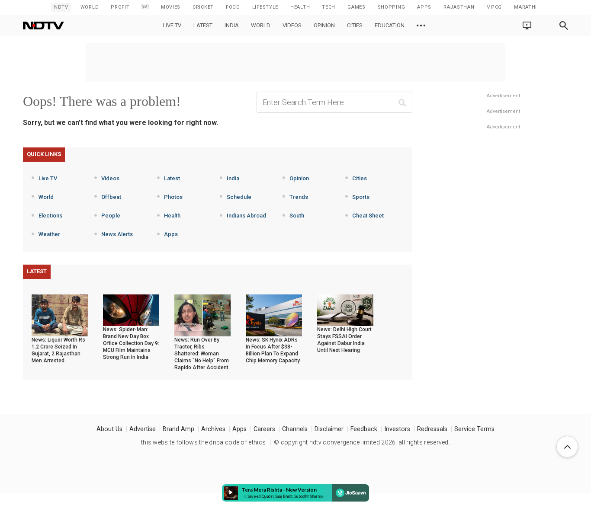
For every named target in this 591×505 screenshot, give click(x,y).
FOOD (233, 7)
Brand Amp (178, 429)
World (89, 7)
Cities (355, 25)
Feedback (363, 429)
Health (172, 215)
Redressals (432, 429)
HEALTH (300, 7)
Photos (173, 197)
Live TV (172, 25)
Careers (264, 429)
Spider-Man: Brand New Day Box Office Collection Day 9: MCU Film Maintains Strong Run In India (131, 343)
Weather (49, 234)
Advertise (142, 429)
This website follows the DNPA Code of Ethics (203, 442)
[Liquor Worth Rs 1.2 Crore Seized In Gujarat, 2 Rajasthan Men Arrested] (60, 315)
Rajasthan (458, 7)
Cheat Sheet (368, 215)
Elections (50, 215)
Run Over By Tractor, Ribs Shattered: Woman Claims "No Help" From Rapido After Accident (201, 354)
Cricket (203, 7)
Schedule (239, 197)
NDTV (61, 7)
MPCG (494, 7)
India (232, 25)
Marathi (525, 7)
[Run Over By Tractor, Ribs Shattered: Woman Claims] (202, 315)
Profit (120, 7)
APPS (424, 7)
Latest (202, 25)
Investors (397, 429)
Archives (213, 429)
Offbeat (111, 197)
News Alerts (117, 234)
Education (390, 25)
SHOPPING (391, 7)
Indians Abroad (246, 215)
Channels (295, 429)
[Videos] (421, 25)
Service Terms (474, 429)
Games (356, 7)
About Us (109, 429)
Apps (171, 234)
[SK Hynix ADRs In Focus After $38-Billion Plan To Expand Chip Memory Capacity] (274, 315)
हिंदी (144, 7)
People (110, 215)
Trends (298, 197)
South (296, 215)
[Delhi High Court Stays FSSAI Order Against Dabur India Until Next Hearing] (345, 310)
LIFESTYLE (265, 7)
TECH (328, 7)
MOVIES (170, 7)
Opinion (324, 25)
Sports (360, 197)
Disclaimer (329, 429)
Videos (292, 25)
